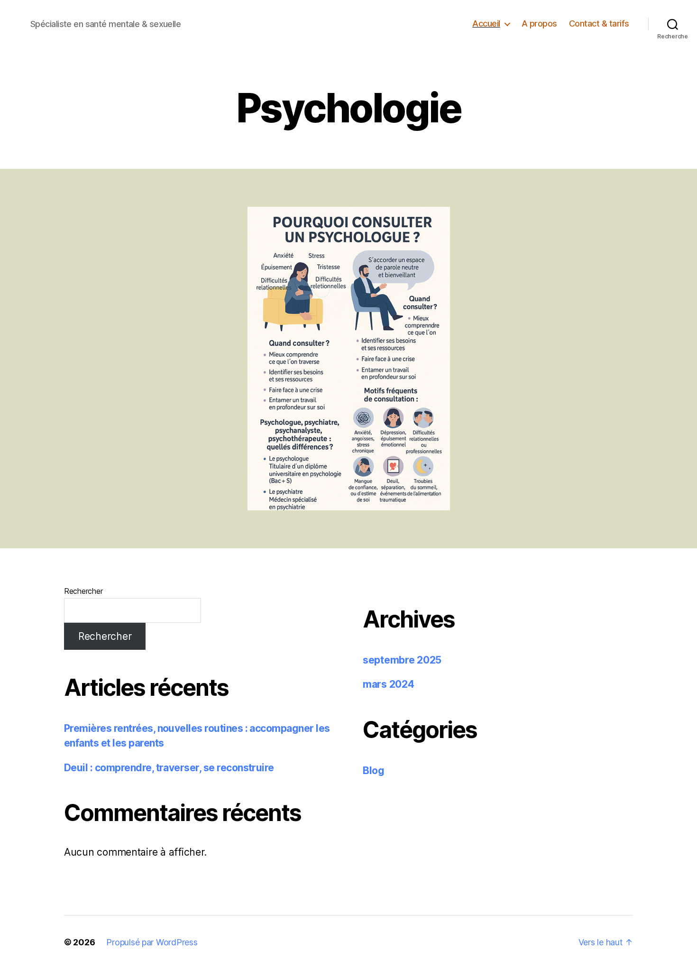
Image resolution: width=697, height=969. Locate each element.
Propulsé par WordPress (151, 942)
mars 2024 (388, 684)
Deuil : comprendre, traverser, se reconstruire (169, 768)
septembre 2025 (402, 660)
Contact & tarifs (599, 23)
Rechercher (83, 591)
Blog (374, 770)
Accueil (486, 23)
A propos (539, 23)
